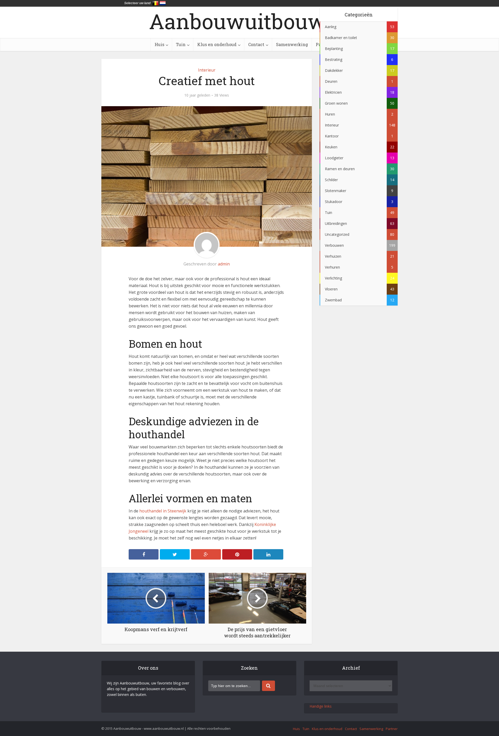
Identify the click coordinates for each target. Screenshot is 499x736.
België (155, 3)
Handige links (321, 706)
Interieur (206, 70)
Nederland (163, 3)
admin (224, 264)
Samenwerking (292, 44)
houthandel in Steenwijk (162, 511)
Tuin (181, 44)
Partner (392, 728)
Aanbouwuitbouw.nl (249, 21)
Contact (256, 44)
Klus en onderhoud (217, 44)
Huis (159, 44)
